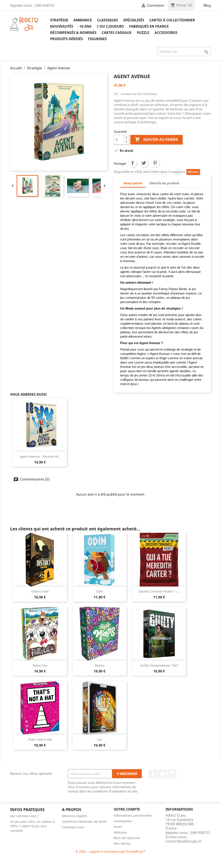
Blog (207, 5)
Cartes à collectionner (172, 20)
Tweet (143, 163)
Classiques (107, 20)
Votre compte (127, 809)
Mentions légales (74, 816)
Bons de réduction (127, 838)
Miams (99, 665)
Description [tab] (132, 183)
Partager (132, 163)
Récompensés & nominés (73, 32)
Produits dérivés (66, 38)
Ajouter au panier (156, 139)
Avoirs (118, 827)
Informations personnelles (133, 815)
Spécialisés (133, 20)
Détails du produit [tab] (165, 183)
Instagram (172, 774)
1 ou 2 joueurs (110, 26)
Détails (193, 172)
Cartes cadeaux (117, 32)
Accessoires (166, 32)
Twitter (162, 774)
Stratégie (59, 20)
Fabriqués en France (149, 26)
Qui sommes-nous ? (24, 816)
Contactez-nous (73, 827)
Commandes (123, 821)
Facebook (153, 774)
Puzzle (143, 32)
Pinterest (155, 163)
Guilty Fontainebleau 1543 (159, 665)
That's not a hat (40, 739)
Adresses (120, 832)
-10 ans (85, 26)
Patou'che (40, 665)
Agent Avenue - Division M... (40, 456)
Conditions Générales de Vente (84, 821)
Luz (99, 739)
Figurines (97, 38)
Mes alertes (122, 843)
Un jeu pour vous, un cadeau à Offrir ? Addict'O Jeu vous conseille (32, 826)
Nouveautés (61, 26)
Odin (99, 591)
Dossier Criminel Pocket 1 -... (159, 591)
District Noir (40, 591)
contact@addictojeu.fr (184, 841)
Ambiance (82, 20)
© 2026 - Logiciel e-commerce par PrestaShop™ (111, 851)
